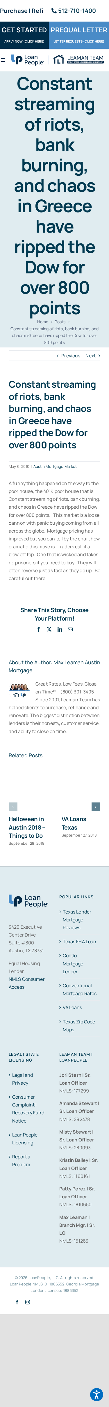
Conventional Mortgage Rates (80, 989)
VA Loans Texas (74, 823)
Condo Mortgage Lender (73, 963)
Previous (70, 355)
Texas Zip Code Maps (79, 1025)
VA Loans (72, 1007)
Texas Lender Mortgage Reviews (77, 920)
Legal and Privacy (22, 1079)
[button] (13, 806)
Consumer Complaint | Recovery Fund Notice (28, 1109)
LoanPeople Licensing (24, 1139)
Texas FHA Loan (80, 941)
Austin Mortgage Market (55, 466)
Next (90, 355)
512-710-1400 (77, 11)
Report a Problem (21, 1160)
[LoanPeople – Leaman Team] (57, 57)
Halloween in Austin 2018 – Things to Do (27, 827)
